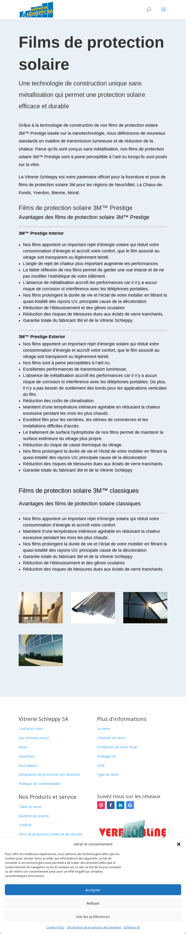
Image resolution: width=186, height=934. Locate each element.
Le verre (103, 728)
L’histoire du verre (111, 737)
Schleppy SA (132, 927)
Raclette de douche (34, 816)
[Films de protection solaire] (41, 622)
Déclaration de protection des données (94, 927)
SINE (101, 765)
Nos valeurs (28, 765)
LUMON (25, 825)
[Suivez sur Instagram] (101, 805)
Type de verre (108, 774)
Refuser (93, 903)
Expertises (27, 756)
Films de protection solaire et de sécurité (51, 834)
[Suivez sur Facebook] (111, 805)
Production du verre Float (117, 747)
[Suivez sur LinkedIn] (120, 805)
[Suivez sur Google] (130, 805)
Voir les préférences (93, 916)
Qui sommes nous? (34, 737)
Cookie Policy (55, 927)
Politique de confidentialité (39, 783)
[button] (178, 844)
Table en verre (30, 806)
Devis (23, 747)
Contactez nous (31, 728)
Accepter (93, 889)
